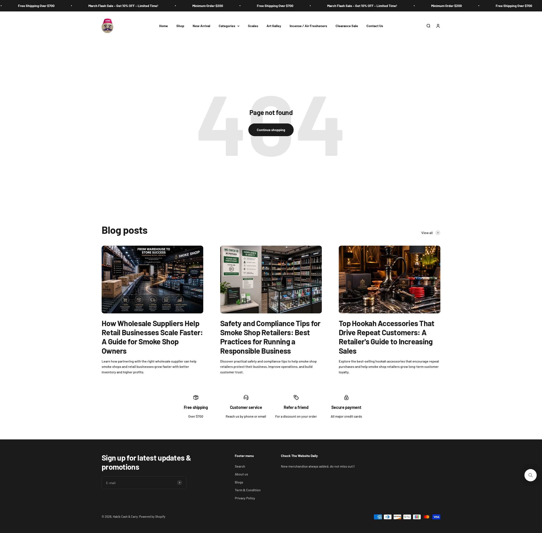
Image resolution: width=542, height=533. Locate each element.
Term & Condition (248, 490)
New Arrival (201, 26)
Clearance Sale (347, 26)
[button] (530, 475)
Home (163, 26)
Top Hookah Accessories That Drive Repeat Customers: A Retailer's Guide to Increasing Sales (386, 336)
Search (240, 466)
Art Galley (274, 26)
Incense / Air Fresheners (308, 26)
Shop (180, 26)
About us (241, 474)
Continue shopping (271, 130)
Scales (253, 26)
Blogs (239, 482)
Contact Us (374, 26)
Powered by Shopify (152, 516)
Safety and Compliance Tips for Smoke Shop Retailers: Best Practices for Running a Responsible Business (270, 336)
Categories (227, 26)
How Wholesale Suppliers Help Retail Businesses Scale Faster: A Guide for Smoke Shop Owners (152, 336)
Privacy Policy (245, 498)
